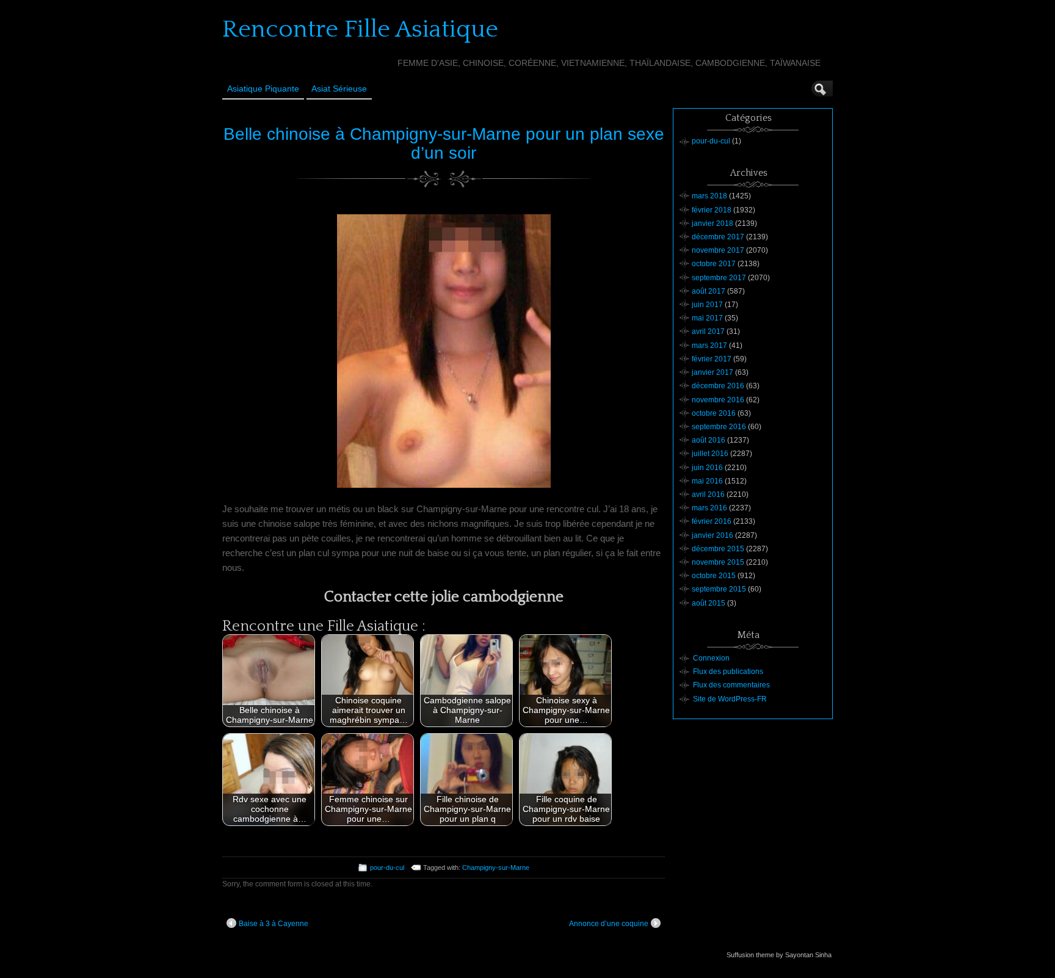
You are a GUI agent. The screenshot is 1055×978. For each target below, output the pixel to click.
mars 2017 (709, 345)
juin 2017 (707, 304)
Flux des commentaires (731, 685)
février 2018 (711, 210)
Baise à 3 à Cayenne (273, 923)
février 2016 (711, 521)
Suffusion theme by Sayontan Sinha (779, 954)
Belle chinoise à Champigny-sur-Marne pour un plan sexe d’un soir (443, 143)
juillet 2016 (710, 453)
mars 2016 (709, 508)
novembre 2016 (718, 400)
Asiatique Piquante (263, 88)
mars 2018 (709, 196)
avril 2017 (708, 331)
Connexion (711, 658)
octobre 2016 (714, 413)
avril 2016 (708, 494)
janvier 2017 (712, 372)
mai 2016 (707, 481)
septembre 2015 (719, 589)
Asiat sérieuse (339, 88)
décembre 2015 (718, 549)
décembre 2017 (718, 237)
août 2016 (708, 440)
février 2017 (711, 359)
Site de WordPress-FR (730, 699)
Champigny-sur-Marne (495, 867)
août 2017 (708, 291)
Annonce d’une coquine (608, 923)
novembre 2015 (718, 562)
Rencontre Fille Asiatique (360, 29)
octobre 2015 (714, 575)
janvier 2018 (712, 223)
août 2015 (708, 603)
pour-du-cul (387, 867)
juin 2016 (707, 467)
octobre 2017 (714, 263)
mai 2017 (707, 318)
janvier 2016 (712, 535)
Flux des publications (728, 671)
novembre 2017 (718, 250)
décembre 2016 (718, 386)
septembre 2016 (719, 426)
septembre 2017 (719, 277)
